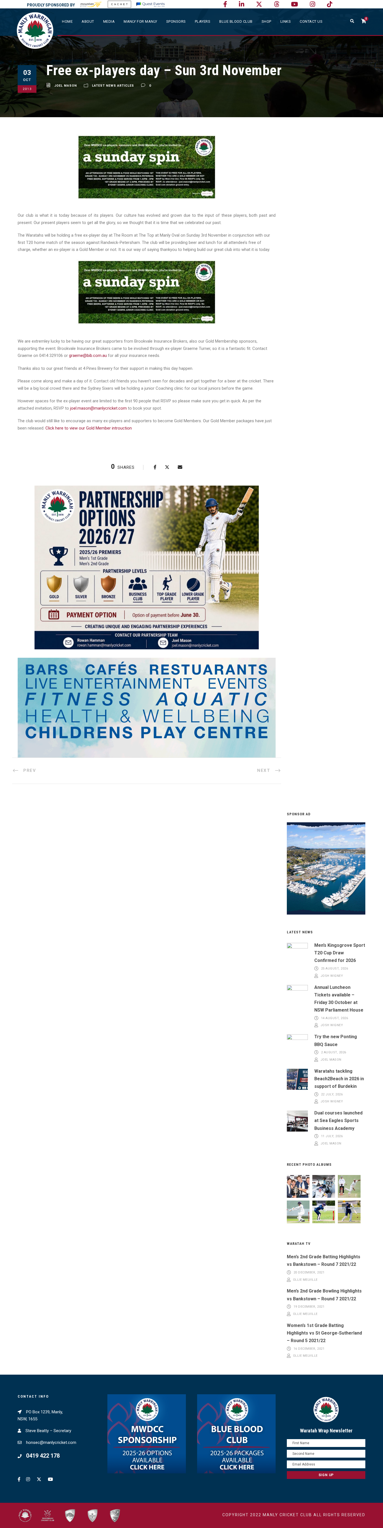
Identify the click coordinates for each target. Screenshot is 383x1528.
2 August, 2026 (333, 1052)
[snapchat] (329, 4)
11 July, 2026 (332, 1136)
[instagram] (312, 4)
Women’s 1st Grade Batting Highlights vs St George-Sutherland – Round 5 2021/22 (324, 1333)
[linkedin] (241, 4)
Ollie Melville (305, 1280)
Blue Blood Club (236, 21)
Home (67, 21)
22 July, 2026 (332, 1094)
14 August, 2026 (334, 1018)
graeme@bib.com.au (88, 355)
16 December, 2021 (309, 1349)
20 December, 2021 (309, 1272)
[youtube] (294, 4)
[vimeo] (276, 4)
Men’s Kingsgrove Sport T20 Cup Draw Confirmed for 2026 (339, 953)
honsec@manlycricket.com (51, 1442)
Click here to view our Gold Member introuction (88, 428)
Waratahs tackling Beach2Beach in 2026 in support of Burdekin (339, 1078)
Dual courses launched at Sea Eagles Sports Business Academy (338, 1120)
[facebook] (225, 4)
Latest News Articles (113, 85)
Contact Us (311, 21)
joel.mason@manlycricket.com (98, 408)
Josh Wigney (331, 976)
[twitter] (259, 4)
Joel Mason (65, 85)
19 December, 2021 (309, 1307)
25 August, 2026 (334, 969)
